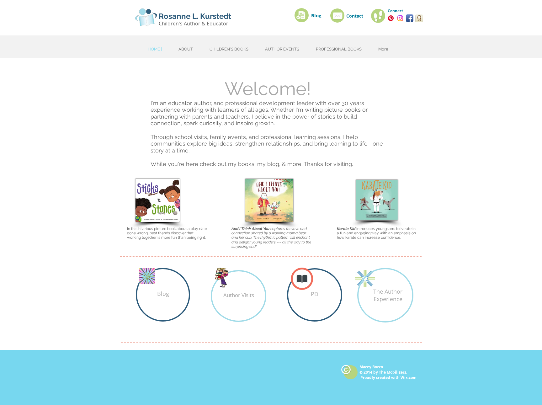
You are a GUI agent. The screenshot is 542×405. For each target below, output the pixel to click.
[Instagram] (400, 18)
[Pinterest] (391, 18)
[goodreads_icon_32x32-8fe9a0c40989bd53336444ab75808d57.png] (419, 18)
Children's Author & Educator (193, 23)
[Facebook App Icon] (409, 18)
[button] (385, 295)
